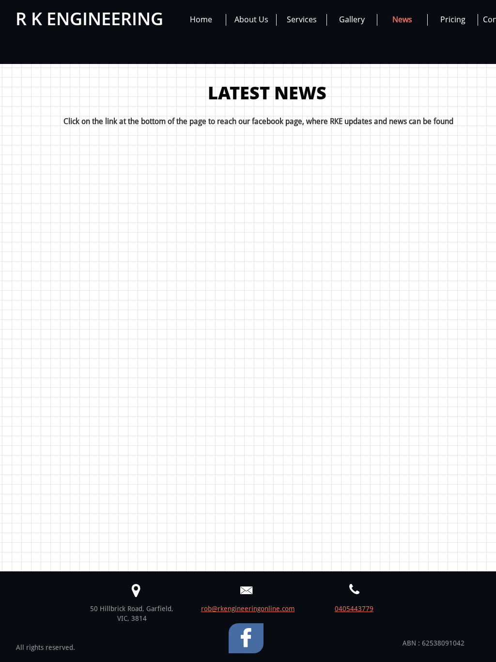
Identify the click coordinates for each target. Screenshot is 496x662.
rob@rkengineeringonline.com (248, 609)
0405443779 (354, 609)
